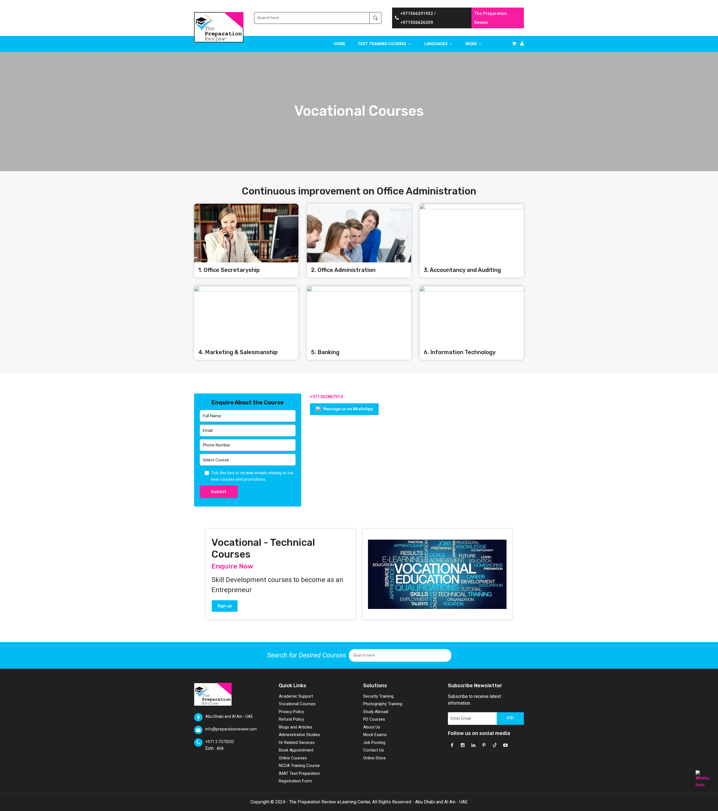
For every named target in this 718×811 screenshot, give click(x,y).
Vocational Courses (297, 703)
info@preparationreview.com (231, 729)
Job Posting (374, 742)
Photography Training (382, 703)
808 (220, 748)
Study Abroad (375, 711)
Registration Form (295, 780)
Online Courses (293, 757)
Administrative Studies (299, 734)
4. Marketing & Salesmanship (238, 352)
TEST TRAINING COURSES (382, 44)
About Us (371, 727)
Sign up (224, 606)
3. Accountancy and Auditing (462, 270)
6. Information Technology (460, 352)
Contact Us (373, 750)
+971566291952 (416, 13)
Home (339, 44)
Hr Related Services (297, 742)
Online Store (374, 757)
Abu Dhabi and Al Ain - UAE (229, 716)
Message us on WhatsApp (348, 409)
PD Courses (374, 719)
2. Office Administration (343, 270)
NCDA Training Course (299, 765)
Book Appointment (296, 750)
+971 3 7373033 (219, 741)
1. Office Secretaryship (229, 270)
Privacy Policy (291, 711)
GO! (510, 718)
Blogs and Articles (295, 727)
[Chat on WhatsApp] (703, 777)
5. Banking (325, 352)
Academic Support (296, 696)
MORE (471, 44)
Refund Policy (291, 719)
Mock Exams (375, 734)
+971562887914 (326, 396)
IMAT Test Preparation (299, 773)
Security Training (378, 696)
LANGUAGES (436, 44)
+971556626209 (416, 22)
